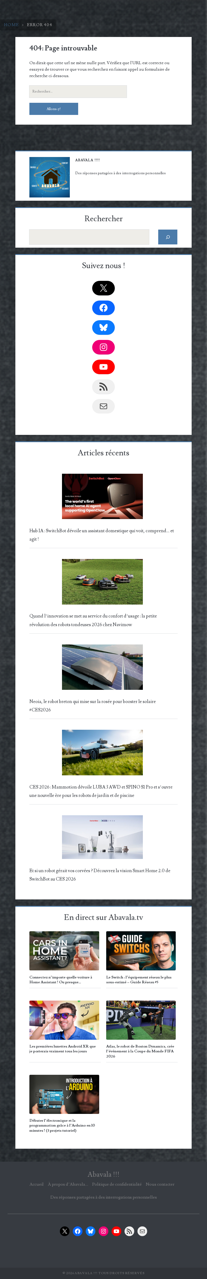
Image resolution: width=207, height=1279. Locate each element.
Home (11, 25)
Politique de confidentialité (117, 1184)
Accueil (36, 1184)
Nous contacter (160, 1184)
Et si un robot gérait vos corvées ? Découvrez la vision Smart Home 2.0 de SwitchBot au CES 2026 (99, 875)
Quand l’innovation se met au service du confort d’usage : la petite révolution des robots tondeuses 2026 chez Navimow (93, 620)
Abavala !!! (103, 1174)
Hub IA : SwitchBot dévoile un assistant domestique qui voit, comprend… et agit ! (101, 535)
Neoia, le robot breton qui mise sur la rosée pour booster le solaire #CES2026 (92, 706)
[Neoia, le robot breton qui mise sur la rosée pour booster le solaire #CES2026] (102, 668)
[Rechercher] (167, 237)
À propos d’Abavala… (68, 1184)
